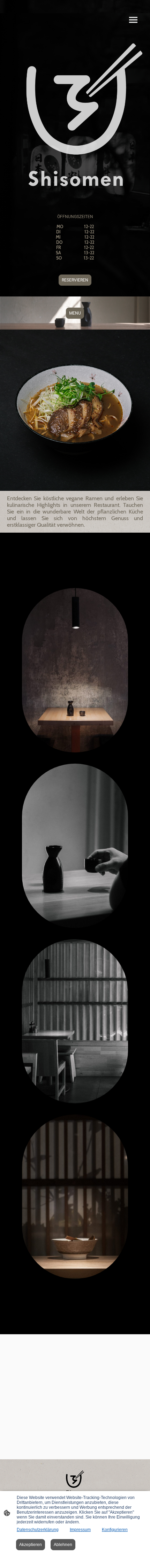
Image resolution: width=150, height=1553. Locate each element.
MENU (75, 313)
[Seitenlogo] (75, 1481)
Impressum (80, 1529)
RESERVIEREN (75, 280)
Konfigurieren (115, 1529)
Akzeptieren (30, 1544)
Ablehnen (63, 1544)
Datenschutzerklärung (38, 1529)
